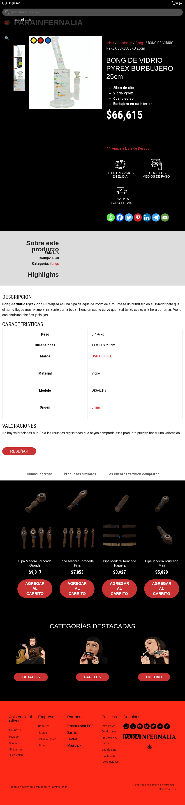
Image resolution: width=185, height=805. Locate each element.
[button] (7, 38)
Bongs (140, 43)
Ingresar (14, 3)
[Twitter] (129, 217)
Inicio (110, 43)
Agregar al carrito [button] (34, 588)
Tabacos (31, 677)
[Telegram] (156, 217)
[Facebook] (120, 217)
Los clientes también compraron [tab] (133, 474)
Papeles (92, 677)
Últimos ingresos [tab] (39, 474)
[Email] (165, 217)
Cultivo (154, 677)
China (96, 407)
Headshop (124, 43)
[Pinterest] (138, 217)
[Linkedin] (147, 217)
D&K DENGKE (102, 356)
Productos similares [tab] (80, 474)
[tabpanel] (92, 550)
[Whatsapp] (111, 217)
